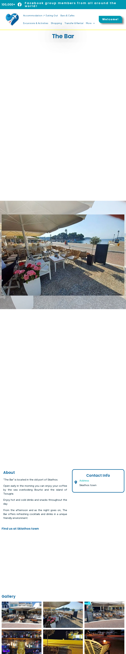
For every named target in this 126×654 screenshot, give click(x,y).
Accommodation (34, 15)
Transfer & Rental (73, 23)
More (89, 23)
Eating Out (52, 15)
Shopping (56, 23)
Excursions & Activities (35, 23)
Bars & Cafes (67, 15)
